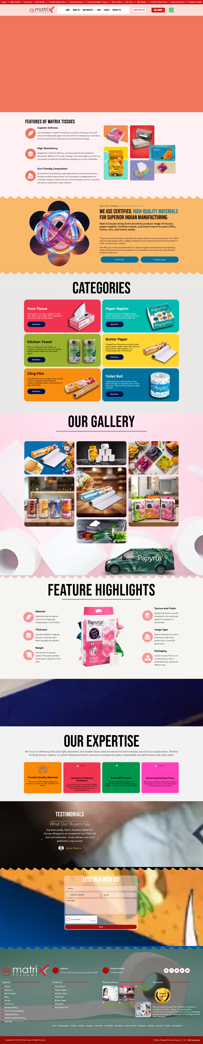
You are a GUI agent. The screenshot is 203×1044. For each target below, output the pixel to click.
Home (68, 10)
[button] (42, 839)
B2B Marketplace (194, 1040)
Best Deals (26, 2)
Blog (99, 10)
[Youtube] (187, 970)
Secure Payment (62, 2)
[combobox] (67, 894)
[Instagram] (171, 970)
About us (76, 10)
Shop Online (103, 2)
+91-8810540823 (116, 972)
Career (106, 10)
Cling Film (35, 374)
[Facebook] (166, 970)
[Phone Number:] (106, 970)
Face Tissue (37, 309)
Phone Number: (117, 968)
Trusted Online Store (43, 2)
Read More (36, 324)
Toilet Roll (114, 376)
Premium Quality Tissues (83, 2)
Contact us (116, 10)
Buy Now (14, 2)
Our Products (88, 10)
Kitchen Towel (39, 342)
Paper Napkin (117, 309)
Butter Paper (117, 339)
